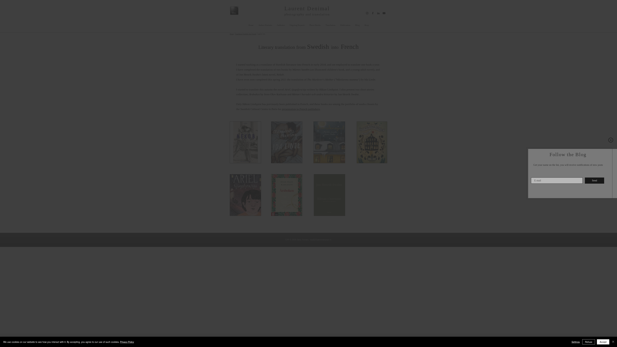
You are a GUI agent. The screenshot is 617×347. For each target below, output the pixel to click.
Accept (603, 341)
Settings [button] (576, 341)
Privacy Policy (127, 341)
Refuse (588, 341)
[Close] (613, 341)
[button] (610, 140)
